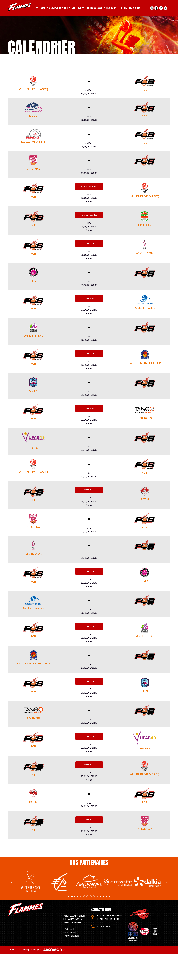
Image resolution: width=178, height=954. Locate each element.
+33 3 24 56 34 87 (104, 926)
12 (103, 896)
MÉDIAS (109, 8)
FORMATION (76, 8)
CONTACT (137, 8)
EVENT (117, 8)
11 (100, 896)
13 (106, 896)
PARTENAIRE (126, 8)
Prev (11, 881)
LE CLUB (42, 8)
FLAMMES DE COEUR (93, 8)
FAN (66, 8)
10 (97, 896)
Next (166, 881)
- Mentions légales (71, 935)
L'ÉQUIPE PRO (55, 8)
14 (109, 896)
